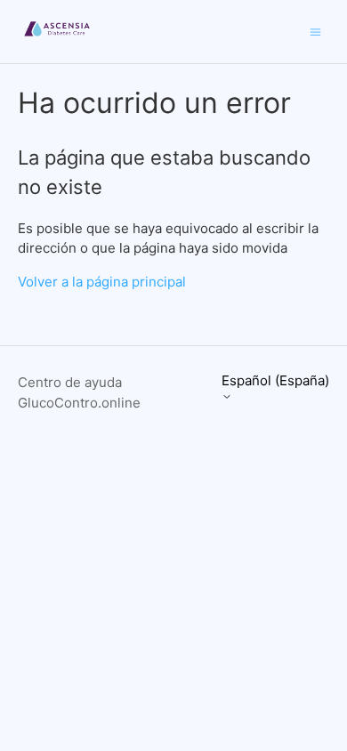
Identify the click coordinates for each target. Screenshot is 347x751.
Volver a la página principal (102, 281)
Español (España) (275, 381)
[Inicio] (57, 40)
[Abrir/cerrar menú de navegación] (315, 30)
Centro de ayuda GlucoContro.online (79, 392)
